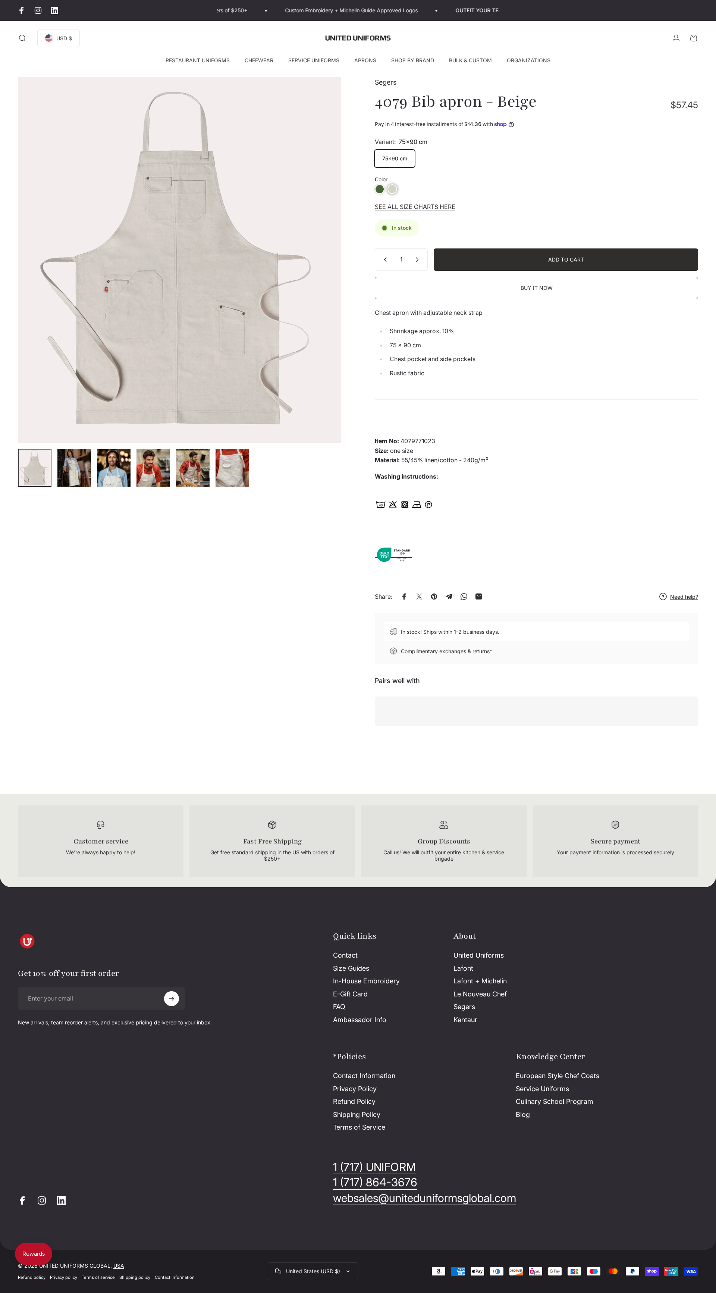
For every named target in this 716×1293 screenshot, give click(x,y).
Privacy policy (63, 1277)
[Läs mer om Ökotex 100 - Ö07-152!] (393, 554)
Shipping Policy (356, 1114)
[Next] (321, 277)
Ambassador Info (359, 1020)
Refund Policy (354, 1101)
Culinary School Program (554, 1101)
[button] (379, 189)
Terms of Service (359, 1127)
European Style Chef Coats (557, 1076)
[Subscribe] (171, 998)
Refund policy (31, 1277)
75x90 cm (394, 158)
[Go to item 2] (74, 468)
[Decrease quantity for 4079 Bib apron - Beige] (383, 259)
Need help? (684, 597)
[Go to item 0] (34, 468)
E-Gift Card (350, 994)
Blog (523, 1114)
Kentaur (465, 1020)
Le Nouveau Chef (480, 994)
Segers (385, 82)
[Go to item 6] (232, 468)
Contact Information (364, 1076)
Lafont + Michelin (480, 981)
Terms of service (98, 1277)
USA (118, 1265)
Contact (345, 955)
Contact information (175, 1277)
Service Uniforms (542, 1089)
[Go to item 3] (114, 468)
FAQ (339, 1007)
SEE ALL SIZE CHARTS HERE (415, 206)
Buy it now (537, 288)
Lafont (463, 968)
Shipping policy (134, 1277)
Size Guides (351, 968)
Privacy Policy (355, 1089)
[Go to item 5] (193, 468)
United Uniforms (478, 955)
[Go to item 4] (153, 468)
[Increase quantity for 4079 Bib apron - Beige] (418, 259)
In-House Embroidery (366, 981)
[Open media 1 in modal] (179, 260)
